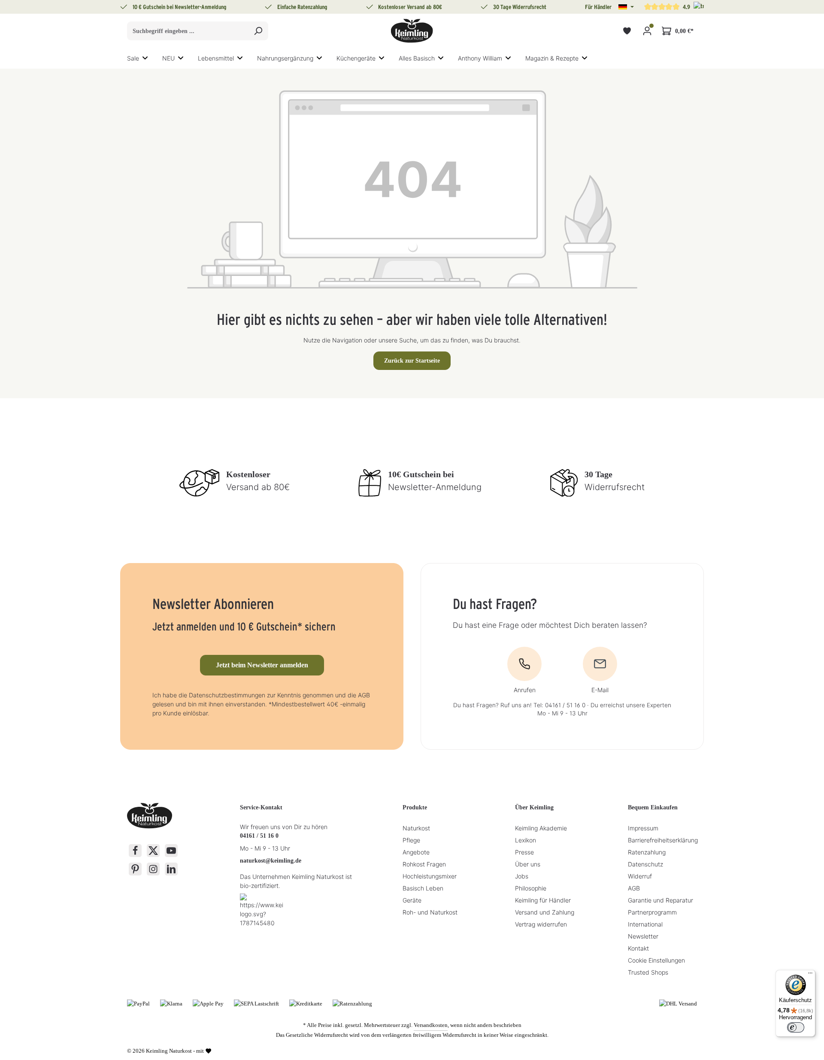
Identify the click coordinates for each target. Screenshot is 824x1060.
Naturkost (416, 828)
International (645, 924)
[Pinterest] (135, 869)
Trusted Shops (648, 972)
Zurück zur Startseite (412, 360)
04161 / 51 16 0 (259, 836)
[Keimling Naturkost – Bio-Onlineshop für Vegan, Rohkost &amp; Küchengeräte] (412, 31)
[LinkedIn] (171, 869)
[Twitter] (153, 850)
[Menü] (810, 975)
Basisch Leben (423, 888)
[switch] (795, 1027)
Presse (524, 852)
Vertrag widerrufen (541, 924)
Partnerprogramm (652, 912)
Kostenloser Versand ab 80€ (410, 6)
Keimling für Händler (543, 900)
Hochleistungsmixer (430, 876)
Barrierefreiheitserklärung (663, 840)
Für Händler (598, 6)
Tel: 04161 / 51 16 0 (559, 705)
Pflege (411, 840)
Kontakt (638, 948)
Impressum (643, 828)
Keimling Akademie (541, 828)
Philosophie (530, 888)
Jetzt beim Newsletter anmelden (262, 665)
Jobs (521, 876)
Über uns (527, 864)
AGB (634, 888)
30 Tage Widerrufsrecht (519, 6)
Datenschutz (645, 864)
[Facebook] (135, 850)
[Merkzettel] (627, 31)
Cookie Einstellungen (656, 960)
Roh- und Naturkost (430, 912)
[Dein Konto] (647, 31)
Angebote (416, 852)
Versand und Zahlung (544, 912)
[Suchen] (258, 30)
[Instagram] (153, 869)
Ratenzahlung (647, 852)
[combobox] (187, 30)
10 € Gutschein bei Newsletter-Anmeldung (180, 6)
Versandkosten (431, 1025)
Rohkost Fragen (424, 864)
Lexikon (525, 840)
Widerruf (640, 876)
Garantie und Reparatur (660, 900)
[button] (626, 7)
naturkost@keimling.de (270, 860)
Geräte (412, 900)
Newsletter (643, 936)
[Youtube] (171, 850)
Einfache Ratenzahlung (302, 6)
